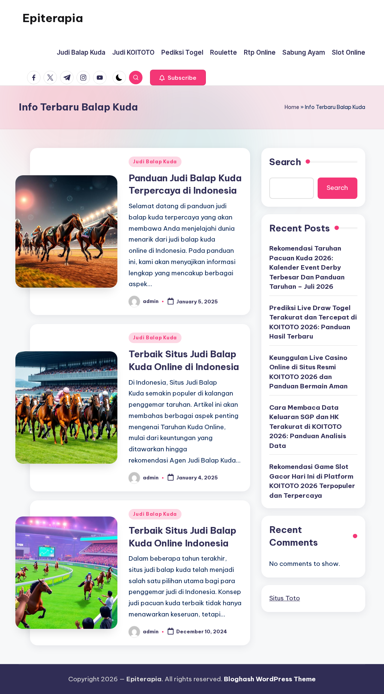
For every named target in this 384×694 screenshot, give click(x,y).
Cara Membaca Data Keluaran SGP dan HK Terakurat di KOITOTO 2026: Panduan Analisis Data (307, 426)
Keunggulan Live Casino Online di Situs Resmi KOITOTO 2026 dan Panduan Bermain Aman (308, 372)
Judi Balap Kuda (155, 161)
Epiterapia (52, 18)
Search (285, 161)
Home (292, 107)
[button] (178, 77)
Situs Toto (284, 598)
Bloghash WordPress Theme (270, 679)
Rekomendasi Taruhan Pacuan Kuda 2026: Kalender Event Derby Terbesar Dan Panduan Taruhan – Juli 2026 (307, 267)
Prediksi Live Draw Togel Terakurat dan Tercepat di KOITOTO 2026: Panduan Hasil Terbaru (313, 322)
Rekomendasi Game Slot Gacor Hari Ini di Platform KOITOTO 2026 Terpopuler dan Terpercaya (312, 481)
